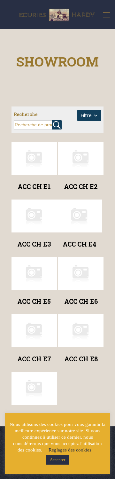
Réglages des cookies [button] (70, 449)
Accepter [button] (57, 459)
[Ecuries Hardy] (57, 14)
